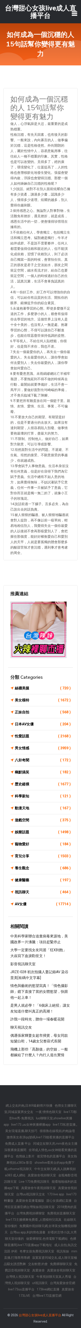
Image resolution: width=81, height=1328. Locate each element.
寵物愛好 (43, 844)
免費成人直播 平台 (18, 1143)
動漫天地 (43, 808)
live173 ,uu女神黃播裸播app (31, 1124)
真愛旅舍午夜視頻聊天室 (38, 1188)
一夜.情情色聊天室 (48, 1112)
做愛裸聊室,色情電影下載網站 (47, 1238)
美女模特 (43, 700)
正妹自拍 (43, 712)
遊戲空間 (43, 820)
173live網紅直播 (48, 1289)
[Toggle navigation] (74, 13)
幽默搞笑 (43, 772)
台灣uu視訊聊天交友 (30, 1194)
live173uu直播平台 (21, 1289)
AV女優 (43, 904)
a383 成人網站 (15, 1175)
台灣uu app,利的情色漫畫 (27, 1232)
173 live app (55, 1194)
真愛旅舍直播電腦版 (30, 1200)
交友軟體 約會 (38, 1264)
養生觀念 (43, 868)
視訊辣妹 (62, 1251)
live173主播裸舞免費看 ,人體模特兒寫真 (33, 1219)
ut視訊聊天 (40, 1283)
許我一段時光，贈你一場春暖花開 (37, 1019)
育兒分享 (43, 856)
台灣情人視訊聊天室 (20, 1276)
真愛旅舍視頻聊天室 (42, 1175)
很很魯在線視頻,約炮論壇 (57, 1131)
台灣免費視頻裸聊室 (30, 1213)
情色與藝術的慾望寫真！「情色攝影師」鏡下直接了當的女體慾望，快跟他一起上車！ (39, 991)
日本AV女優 (43, 724)
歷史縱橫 (43, 784)
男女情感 (43, 748)
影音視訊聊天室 (23, 964)
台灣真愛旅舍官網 (62, 1283)
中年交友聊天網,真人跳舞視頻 (55, 1169)
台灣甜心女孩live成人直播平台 (40, 1315)
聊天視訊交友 (21, 1027)
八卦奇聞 (43, 760)
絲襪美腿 (43, 688)
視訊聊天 (43, 892)
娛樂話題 (43, 832)
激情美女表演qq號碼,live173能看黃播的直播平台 (40, 1137)
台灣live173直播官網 (46, 1295)
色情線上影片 (25, 1156)
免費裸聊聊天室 (61, 1264)
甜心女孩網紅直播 (59, 1200)
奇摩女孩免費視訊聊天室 (37, 1251)
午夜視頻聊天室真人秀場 (53, 1276)
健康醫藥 (43, 880)
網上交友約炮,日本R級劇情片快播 (29, 1105)
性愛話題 (43, 736)
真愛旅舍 (38, 1270)
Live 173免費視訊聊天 (34, 1181)
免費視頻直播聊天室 (61, 1213)
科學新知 (43, 796)
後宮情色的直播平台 (51, 1156)
